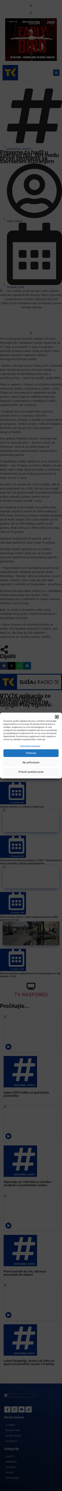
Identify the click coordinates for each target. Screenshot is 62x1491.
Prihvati (31, 753)
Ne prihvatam (31, 762)
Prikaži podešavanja (31, 771)
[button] (57, 716)
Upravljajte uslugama (30, 746)
